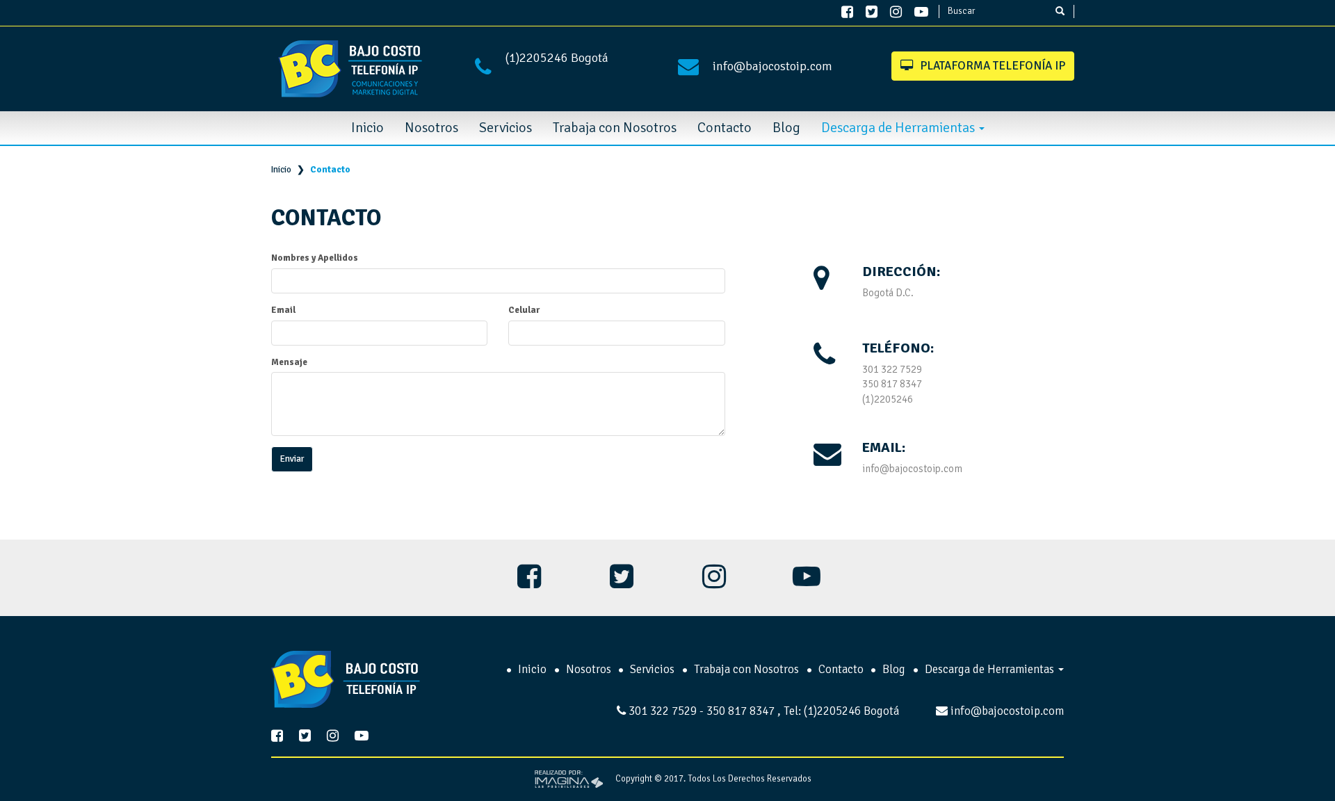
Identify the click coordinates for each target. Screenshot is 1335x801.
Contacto (724, 127)
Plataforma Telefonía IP (992, 65)
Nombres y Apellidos (314, 258)
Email (283, 310)
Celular (524, 310)
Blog (786, 127)
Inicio (367, 127)
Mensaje (289, 362)
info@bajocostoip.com (772, 66)
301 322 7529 (892, 369)
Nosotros (431, 127)
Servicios (505, 127)
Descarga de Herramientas (899, 127)
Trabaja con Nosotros (615, 127)
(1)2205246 (538, 57)
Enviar (292, 458)
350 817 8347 (892, 384)
